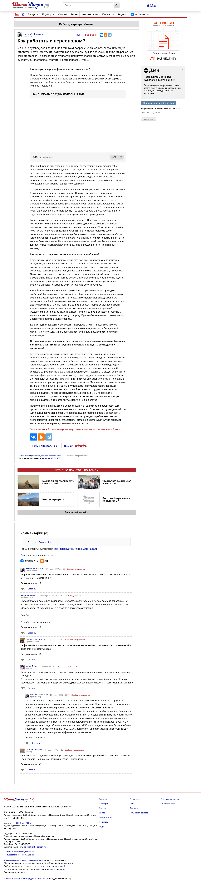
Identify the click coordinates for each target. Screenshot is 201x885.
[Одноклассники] (105, 35)
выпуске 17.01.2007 (52, 458)
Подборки (48, 14)
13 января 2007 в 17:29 (49, 667)
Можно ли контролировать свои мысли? (58, 482)
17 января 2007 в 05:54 (54, 640)
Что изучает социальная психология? (116, 482)
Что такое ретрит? (53, 499)
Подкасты (108, 14)
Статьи (62, 14)
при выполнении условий (53, 866)
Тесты (74, 14)
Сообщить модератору (76, 569)
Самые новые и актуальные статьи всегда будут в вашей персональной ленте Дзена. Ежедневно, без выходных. (162, 89)
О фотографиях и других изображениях (23, 860)
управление (105, 429)
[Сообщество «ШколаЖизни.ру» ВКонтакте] (139, 14)
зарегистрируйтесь (64, 549)
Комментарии (90, 14)
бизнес (117, 429)
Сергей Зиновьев (34, 749)
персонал (75, 429)
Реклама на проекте (170, 799)
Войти (152, 5)
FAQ (132, 803)
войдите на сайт (88, 549)
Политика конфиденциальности (19, 851)
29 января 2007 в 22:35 (55, 569)
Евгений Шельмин (34, 568)
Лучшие (51, 542)
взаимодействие (46, 429)
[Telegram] (110, 35)
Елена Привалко (34, 639)
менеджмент (89, 429)
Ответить (32, 589)
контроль (62, 429)
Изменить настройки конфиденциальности (24, 878)
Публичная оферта (139, 813)
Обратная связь (168, 803)
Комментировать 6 (44, 446)
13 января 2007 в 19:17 (60, 695)
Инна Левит (31, 666)
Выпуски (33, 14)
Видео (122, 14)
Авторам (134, 808)
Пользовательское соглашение (19, 855)
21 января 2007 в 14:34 (50, 596)
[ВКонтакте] (101, 35)
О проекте (135, 799)
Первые (42, 542)
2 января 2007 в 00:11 (54, 750)
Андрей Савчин (27, 595)
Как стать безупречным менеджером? (116, 499)
